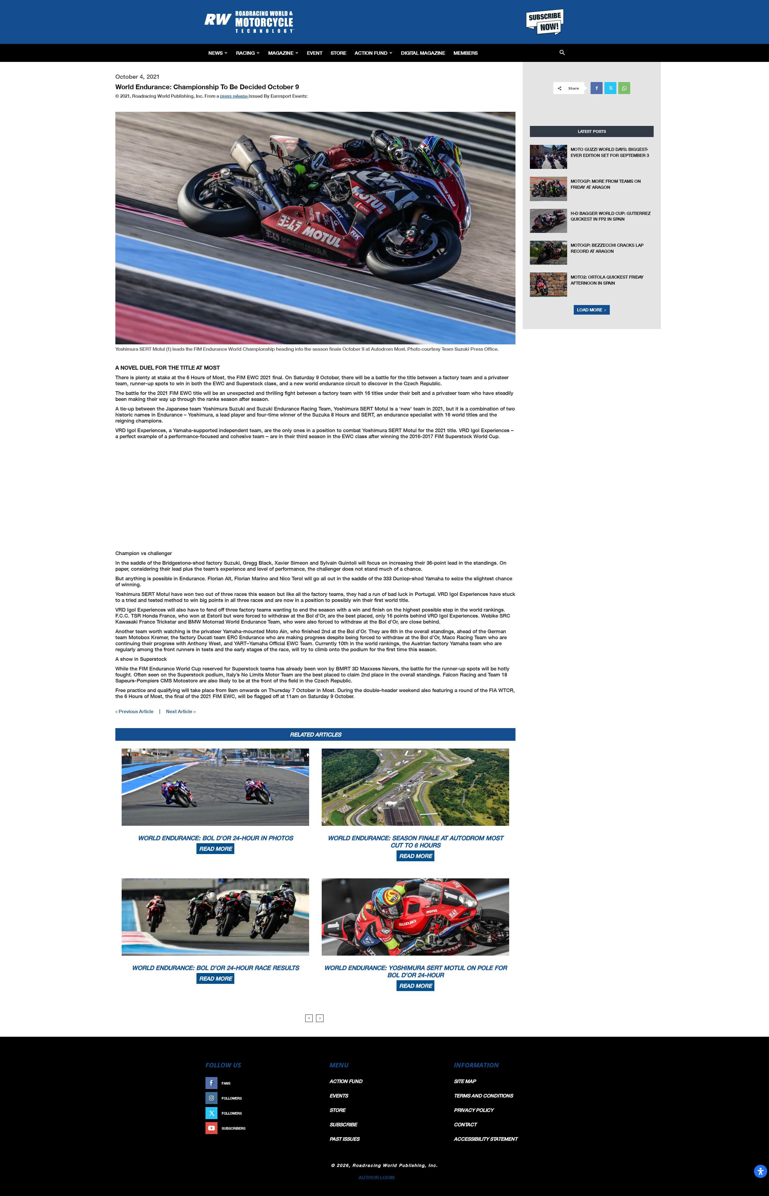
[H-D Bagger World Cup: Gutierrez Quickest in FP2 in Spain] (548, 221)
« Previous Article (134, 711)
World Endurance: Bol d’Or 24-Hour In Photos (215, 837)
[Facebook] (597, 88)
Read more (215, 848)
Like (311, 1083)
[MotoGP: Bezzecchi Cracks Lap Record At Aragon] (548, 253)
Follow (308, 1098)
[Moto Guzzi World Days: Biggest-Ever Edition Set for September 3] (548, 157)
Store (338, 53)
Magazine (280, 53)
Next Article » (181, 711)
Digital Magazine (423, 53)
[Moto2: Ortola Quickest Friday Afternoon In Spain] (548, 285)
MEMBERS (466, 53)
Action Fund (371, 53)
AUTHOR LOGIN (377, 1177)
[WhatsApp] (624, 88)
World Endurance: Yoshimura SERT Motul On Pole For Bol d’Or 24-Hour (415, 971)
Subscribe (305, 1128)
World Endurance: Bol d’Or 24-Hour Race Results (215, 967)
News (215, 53)
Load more (589, 309)
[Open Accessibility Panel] (760, 1171)
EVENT (314, 53)
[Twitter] (610, 88)
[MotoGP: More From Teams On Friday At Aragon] (548, 189)
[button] (562, 53)
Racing (245, 53)
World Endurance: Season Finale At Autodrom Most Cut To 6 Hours (415, 841)
